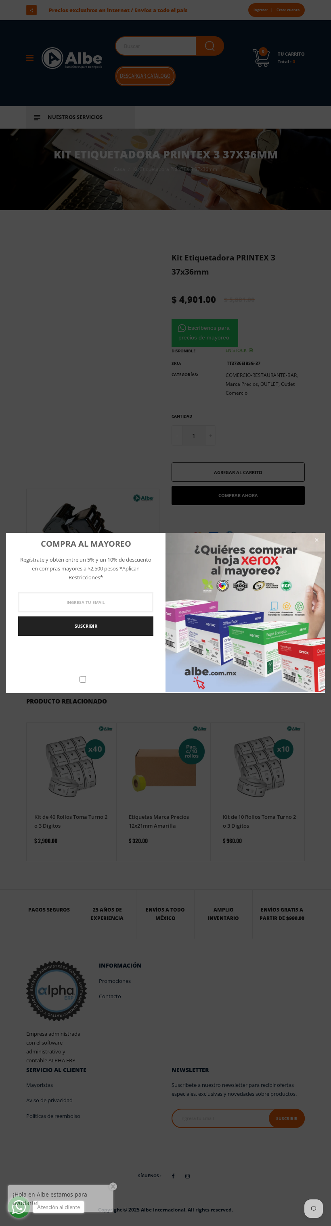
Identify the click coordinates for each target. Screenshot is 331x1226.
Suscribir (86, 626)
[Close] (316, 540)
